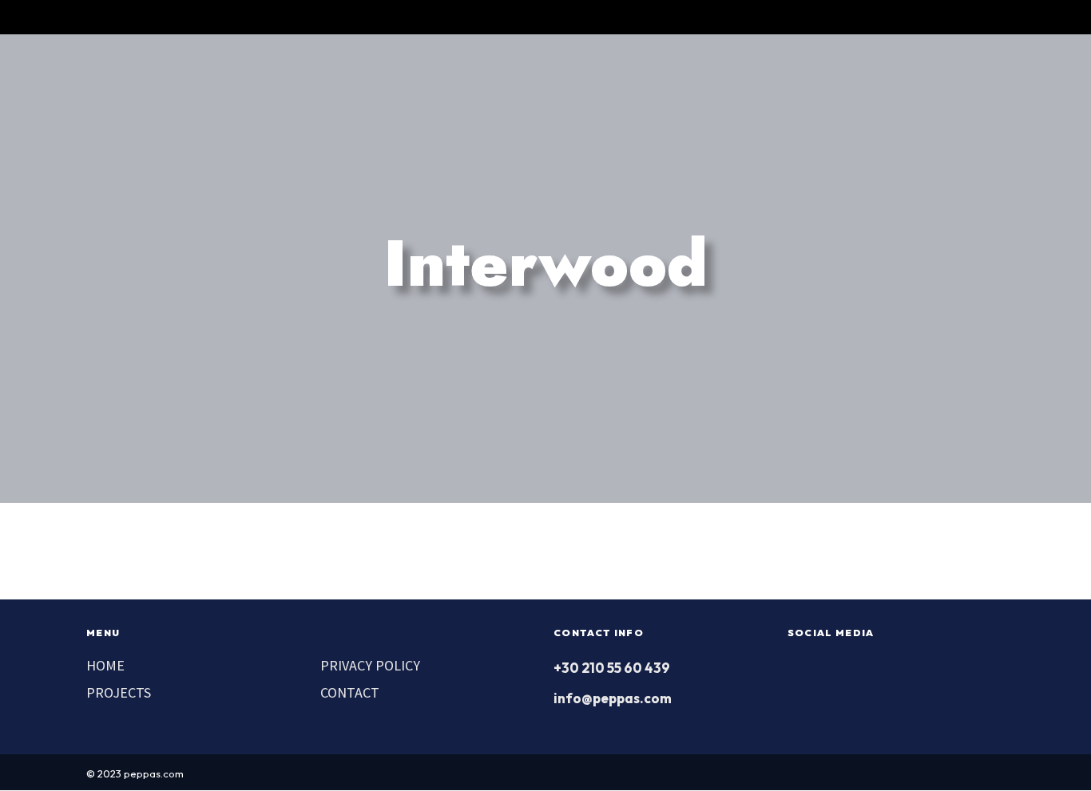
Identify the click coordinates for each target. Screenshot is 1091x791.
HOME (105, 666)
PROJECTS (883, 78)
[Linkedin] (973, 17)
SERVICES (589, 78)
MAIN (321, 78)
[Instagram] (944, 17)
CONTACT (974, 78)
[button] (635, 17)
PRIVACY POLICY (370, 666)
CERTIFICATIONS (777, 78)
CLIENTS (674, 78)
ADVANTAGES (491, 78)
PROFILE (396, 78)
